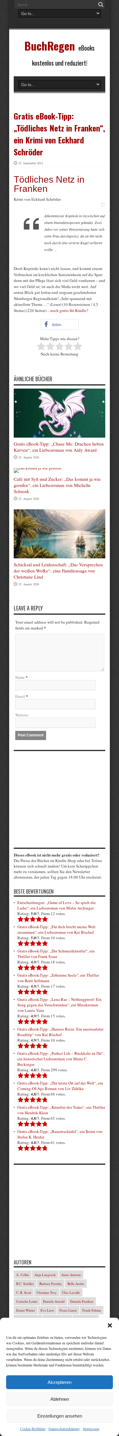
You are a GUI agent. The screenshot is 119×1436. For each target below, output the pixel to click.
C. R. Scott (23, 1292)
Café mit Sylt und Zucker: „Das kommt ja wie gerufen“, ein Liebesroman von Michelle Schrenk (57, 485)
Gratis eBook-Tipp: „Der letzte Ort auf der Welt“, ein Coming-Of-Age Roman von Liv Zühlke (60, 1085)
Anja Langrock (45, 1274)
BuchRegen (49, 45)
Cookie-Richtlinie (32, 1428)
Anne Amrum (71, 1274)
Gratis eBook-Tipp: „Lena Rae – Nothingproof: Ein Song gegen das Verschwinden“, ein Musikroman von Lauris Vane (59, 1005)
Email (20, 696)
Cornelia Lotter (27, 1301)
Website (21, 715)
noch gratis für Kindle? (69, 310)
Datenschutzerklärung (64, 1428)
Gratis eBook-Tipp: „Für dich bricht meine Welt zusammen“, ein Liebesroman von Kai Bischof (56, 929)
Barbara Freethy (50, 1283)
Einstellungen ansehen (59, 1416)
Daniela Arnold (54, 1301)
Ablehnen (59, 1399)
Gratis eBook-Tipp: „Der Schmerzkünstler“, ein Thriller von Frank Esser (56, 953)
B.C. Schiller (25, 1283)
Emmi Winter (25, 1310)
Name (20, 677)
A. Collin (22, 1274)
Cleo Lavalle (71, 1292)
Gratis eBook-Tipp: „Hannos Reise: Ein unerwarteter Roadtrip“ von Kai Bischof (60, 1031)
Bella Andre (75, 1283)
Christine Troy (47, 1292)
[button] (110, 1325)
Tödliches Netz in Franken (49, 184)
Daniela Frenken (81, 1301)
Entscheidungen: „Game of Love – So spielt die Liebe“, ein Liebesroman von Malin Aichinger (56, 905)
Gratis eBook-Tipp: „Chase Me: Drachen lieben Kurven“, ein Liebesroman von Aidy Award (59, 447)
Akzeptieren (59, 1382)
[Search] (100, 4)
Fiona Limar (68, 1310)
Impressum (91, 1428)
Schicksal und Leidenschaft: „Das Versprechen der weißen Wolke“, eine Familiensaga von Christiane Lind (58, 570)
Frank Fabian (91, 1310)
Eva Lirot (47, 1310)
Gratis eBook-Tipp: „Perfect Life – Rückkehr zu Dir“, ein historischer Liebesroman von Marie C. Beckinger (60, 1058)
